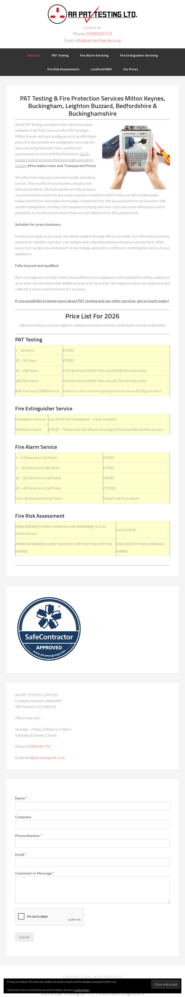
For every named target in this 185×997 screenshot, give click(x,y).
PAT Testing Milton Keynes (92, 14)
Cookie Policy (82, 990)
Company (23, 817)
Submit (24, 937)
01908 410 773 (99, 33)
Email (20, 854)
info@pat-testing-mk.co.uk (98, 40)
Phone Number (28, 835)
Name (21, 798)
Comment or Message (34, 873)
